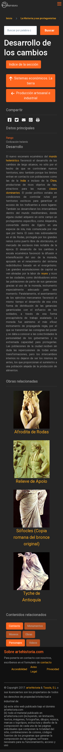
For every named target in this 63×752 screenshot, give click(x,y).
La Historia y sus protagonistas (38, 18)
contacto (46, 662)
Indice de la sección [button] (23, 64)
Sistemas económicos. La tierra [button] (33, 80)
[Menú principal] (59, 4)
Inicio (9, 18)
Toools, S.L (49, 687)
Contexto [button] (14, 626)
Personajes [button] (15, 642)
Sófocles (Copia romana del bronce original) (31, 537)
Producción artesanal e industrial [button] (33, 95)
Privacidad (53, 669)
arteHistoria (33, 687)
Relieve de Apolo (31, 481)
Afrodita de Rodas (31, 431)
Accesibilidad (19, 669)
